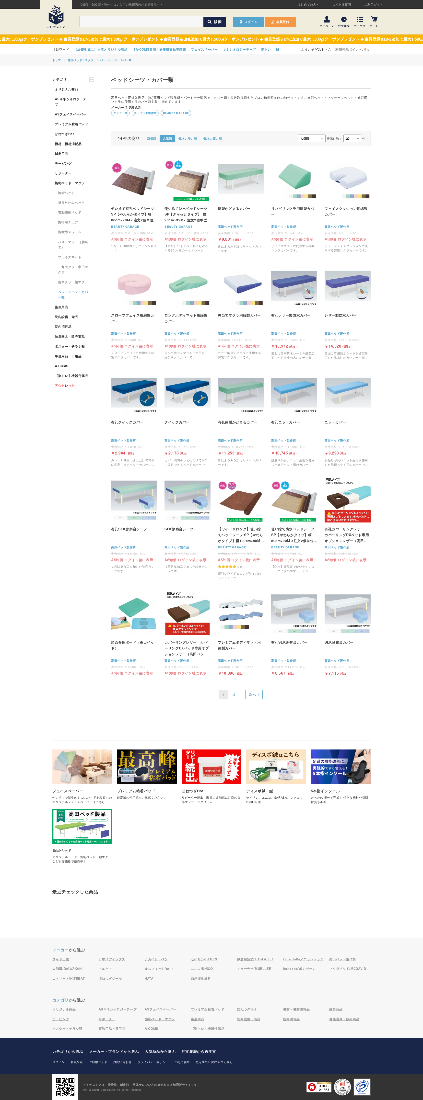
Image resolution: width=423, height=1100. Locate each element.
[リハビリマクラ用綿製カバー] (294, 204)
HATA (149, 978)
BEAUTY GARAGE (176, 113)
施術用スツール (70, 231)
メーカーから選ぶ (114, 1051)
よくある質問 (341, 4)
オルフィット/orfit (159, 968)
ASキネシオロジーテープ (72, 102)
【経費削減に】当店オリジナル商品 (100, 49)
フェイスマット (70, 257)
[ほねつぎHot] (211, 779)
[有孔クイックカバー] (134, 418)
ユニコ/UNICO (202, 968)
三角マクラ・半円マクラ (73, 269)
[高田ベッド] (82, 838)
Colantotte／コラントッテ (303, 959)
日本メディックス (112, 959)
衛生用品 (61, 307)
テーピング (63, 163)
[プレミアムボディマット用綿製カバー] (241, 632)
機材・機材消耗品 (68, 143)
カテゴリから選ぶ (67, 1051)
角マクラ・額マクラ (73, 282)
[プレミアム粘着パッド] (147, 777)
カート (374, 25)
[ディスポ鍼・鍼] (276, 779)
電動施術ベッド (70, 212)
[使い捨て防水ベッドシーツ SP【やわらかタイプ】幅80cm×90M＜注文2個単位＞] (294, 524)
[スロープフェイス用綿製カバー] (134, 311)
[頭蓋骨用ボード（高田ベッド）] (134, 632)
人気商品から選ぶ (160, 1051)
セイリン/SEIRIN (204, 959)
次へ (252, 694)
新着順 (151, 138)
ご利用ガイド (373, 4)
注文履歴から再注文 (199, 1051)
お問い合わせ (122, 1062)
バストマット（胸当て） (73, 244)
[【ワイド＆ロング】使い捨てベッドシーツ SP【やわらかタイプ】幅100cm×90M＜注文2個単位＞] (241, 528)
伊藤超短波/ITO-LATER (255, 959)
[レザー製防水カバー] (348, 311)
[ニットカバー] (348, 418)
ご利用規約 (182, 1062)
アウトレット (65, 385)
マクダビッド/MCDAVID (347, 968)
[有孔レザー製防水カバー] (294, 311)
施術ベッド (66, 192)
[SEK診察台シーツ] (187, 524)
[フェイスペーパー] (82, 779)
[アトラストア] (56, 17)
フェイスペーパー (204, 49)
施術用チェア (68, 222)
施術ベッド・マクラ (81, 60)
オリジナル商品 (66, 89)
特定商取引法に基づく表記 (214, 1062)
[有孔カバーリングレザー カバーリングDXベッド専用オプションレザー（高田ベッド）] (348, 518)
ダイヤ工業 (120, 113)
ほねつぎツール (110, 978)
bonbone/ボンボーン (299, 968)
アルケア (105, 968)
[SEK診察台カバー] (348, 632)
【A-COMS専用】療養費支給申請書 (159, 49)
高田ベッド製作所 (145, 113)
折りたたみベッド (71, 202)
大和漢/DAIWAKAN (67, 968)
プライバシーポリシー (153, 1062)
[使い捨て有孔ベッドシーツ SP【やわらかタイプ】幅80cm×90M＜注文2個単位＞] (134, 204)
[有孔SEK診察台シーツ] (134, 524)
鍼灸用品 (61, 153)
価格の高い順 (212, 138)
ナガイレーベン (156, 959)
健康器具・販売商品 (70, 336)
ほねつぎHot (64, 133)
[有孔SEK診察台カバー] (294, 632)
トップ (56, 60)
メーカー (60, 950)
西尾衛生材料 (201, 978)
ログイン (58, 1062)
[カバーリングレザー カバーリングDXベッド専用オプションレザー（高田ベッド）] (187, 632)
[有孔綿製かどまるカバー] (241, 418)
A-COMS (62, 365)
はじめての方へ (308, 4)
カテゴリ (359, 25)
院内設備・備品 (66, 316)
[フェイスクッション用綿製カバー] (348, 204)
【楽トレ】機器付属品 (71, 375)
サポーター (63, 173)
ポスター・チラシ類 (70, 346)
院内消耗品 (63, 326)
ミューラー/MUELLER (254, 968)
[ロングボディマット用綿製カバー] (187, 311)
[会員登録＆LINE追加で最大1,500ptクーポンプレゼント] (211, 39)
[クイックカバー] (187, 418)
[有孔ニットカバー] (294, 418)
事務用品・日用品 (68, 356)
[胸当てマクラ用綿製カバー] (241, 311)
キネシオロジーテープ (239, 49)
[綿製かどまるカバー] (241, 204)
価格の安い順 (187, 138)
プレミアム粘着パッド (71, 124)
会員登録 (283, 21)
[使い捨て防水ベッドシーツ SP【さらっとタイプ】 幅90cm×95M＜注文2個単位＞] (187, 204)
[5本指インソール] (341, 779)
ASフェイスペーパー (70, 114)
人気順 (167, 138)
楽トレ (266, 49)
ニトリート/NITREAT (68, 978)
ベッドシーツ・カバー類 (116, 60)
